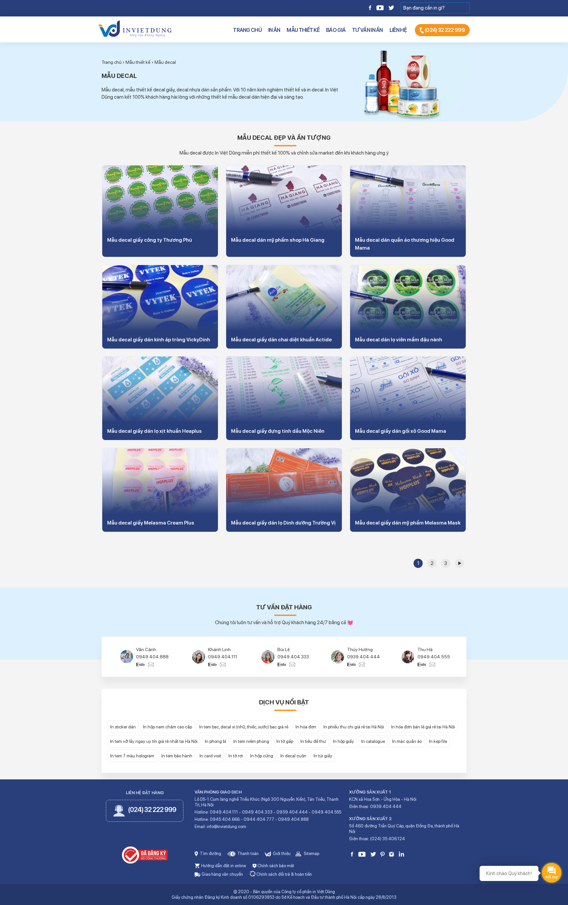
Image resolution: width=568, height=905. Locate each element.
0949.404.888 (152, 656)
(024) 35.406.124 (387, 838)
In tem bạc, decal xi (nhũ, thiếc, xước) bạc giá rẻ (243, 726)
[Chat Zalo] (142, 664)
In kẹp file (438, 741)
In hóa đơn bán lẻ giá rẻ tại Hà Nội (423, 726)
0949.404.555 (433, 656)
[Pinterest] (382, 853)
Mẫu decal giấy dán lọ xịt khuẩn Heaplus (154, 431)
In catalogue (373, 741)
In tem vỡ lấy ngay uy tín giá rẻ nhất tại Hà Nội (154, 741)
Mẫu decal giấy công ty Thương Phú (149, 240)
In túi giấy (323, 755)
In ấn (274, 30)
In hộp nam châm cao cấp (167, 726)
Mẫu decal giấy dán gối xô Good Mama (400, 431)
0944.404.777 (259, 819)
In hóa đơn (306, 726)
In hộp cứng (261, 755)
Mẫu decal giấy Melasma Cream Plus (150, 523)
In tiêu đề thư (313, 741)
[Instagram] (391, 853)
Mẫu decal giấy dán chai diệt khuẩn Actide (281, 339)
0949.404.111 (222, 656)
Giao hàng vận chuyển (222, 874)
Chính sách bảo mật (275, 865)
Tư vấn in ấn (367, 30)
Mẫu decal (165, 62)
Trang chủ (247, 30)
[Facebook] (370, 7)
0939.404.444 (363, 656)
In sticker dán (123, 726)
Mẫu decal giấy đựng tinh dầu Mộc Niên (277, 431)
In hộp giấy (343, 741)
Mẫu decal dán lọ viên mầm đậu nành (398, 339)
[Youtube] (380, 7)
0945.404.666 (225, 819)
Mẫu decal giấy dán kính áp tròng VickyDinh (158, 339)
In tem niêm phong (251, 741)
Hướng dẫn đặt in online (223, 865)
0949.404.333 (293, 656)
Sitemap (311, 853)
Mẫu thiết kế (303, 30)
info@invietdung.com (226, 826)
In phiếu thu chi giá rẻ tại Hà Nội (353, 726)
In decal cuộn (293, 755)
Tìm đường (210, 853)
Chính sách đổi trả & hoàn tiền (283, 874)
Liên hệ (398, 30)
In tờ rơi (235, 755)
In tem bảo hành (176, 755)
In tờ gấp (284, 741)
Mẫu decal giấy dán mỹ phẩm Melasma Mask (408, 523)
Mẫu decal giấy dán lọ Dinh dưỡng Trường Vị (283, 523)
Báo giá (335, 30)
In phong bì (215, 741)
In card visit (210, 755)
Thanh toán (247, 853)
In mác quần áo (407, 741)
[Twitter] (391, 7)
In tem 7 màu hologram (132, 755)
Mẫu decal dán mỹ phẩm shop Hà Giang (277, 240)
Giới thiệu (281, 853)
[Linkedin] (401, 853)
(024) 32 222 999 (444, 30)
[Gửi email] (151, 664)
